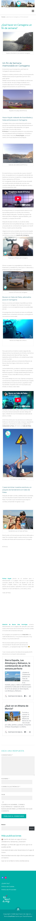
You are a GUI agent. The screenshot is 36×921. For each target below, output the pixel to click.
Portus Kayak (6, 578)
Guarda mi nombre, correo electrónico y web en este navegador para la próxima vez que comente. (17, 808)
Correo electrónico (10, 786)
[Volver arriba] (18, 909)
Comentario (7, 755)
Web (3, 794)
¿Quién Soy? (5, 883)
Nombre (5, 778)
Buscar (3, 824)
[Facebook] (2, 878)
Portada (3, 17)
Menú (32, 11)
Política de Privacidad (8, 889)
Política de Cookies (7, 886)
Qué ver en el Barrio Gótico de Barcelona (15, 861)
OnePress (11, 916)
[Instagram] (6, 878)
